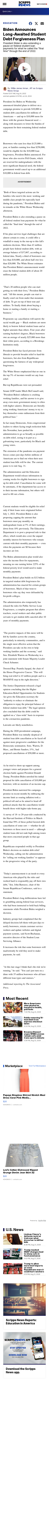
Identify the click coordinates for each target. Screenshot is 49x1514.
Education (10, 23)
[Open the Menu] (4, 4)
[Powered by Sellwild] (42, 1221)
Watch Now (41, 4)
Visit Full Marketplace (37, 1066)
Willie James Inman (19, 88)
